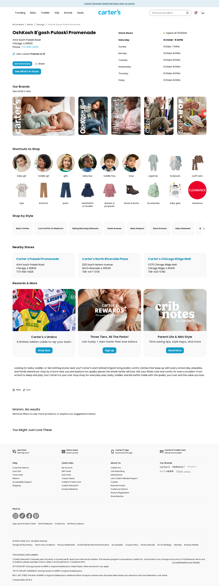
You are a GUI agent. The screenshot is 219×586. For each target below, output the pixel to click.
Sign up (109, 350)
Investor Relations (70, 489)
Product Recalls (148, 545)
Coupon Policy (131, 545)
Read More (174, 350)
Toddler (45, 12)
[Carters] (165, 467)
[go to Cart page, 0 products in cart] (202, 12)
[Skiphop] (167, 471)
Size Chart (66, 475)
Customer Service (21, 467)
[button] (203, 228)
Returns (16, 478)
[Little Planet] (192, 467)
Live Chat (17, 471)
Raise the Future (118, 485)
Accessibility (117, 545)
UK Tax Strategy (164, 545)
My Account (67, 467)
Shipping (17, 485)
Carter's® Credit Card (71, 482)
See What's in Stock (27, 71)
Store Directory (117, 496)
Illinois (30, 24)
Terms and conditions (45, 545)
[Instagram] (15, 516)
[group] (44, 265)
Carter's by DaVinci (119, 489)
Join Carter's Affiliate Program (124, 478)
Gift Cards (66, 471)
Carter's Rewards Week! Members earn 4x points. (109, 3)
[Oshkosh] (179, 467)
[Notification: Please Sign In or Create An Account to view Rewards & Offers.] (195, 12)
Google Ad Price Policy (22, 545)
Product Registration (120, 492)
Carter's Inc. (116, 467)
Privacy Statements (66, 545)
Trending (20, 12)
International (116, 475)
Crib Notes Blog (118, 471)
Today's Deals (68, 478)
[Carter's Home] (109, 12)
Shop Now (44, 350)
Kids (57, 12)
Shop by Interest (191, 545)
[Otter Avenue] (183, 471)
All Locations (18, 24)
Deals (80, 12)
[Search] (187, 12)
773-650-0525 (29, 47)
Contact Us (60, 523)
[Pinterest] (36, 516)
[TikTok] (22, 516)
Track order (18, 475)
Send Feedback (45, 523)
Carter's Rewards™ (70, 485)
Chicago (40, 24)
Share (41, 63)
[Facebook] (29, 516)
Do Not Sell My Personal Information (93, 545)
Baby (33, 12)
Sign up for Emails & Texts (24, 523)
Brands (68, 12)
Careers (114, 482)
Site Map (178, 545)
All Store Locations (75, 523)
